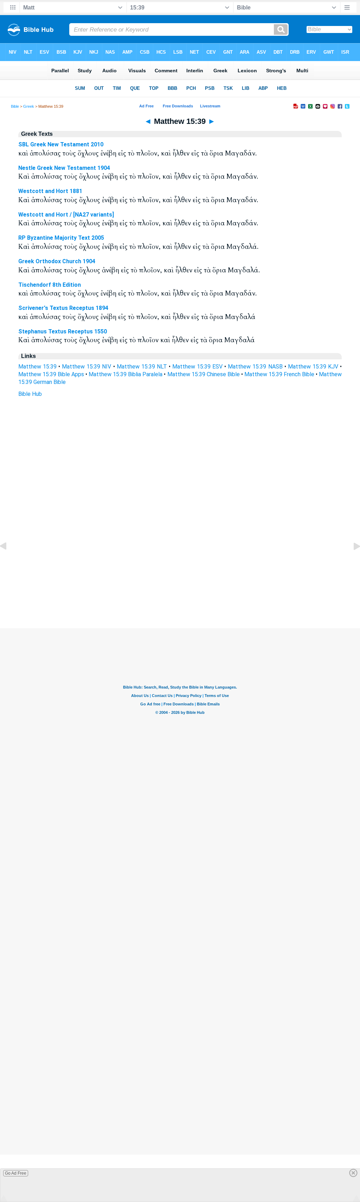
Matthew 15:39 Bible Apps (51, 374)
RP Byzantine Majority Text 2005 (61, 237)
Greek (28, 106)
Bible (15, 106)
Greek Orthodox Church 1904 (56, 261)
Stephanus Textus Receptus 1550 (62, 331)
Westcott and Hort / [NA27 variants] (66, 214)
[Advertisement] (180, 585)
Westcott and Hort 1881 (50, 191)
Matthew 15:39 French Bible (279, 374)
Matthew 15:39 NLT (142, 366)
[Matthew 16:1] (351, 562)
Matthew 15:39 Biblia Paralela (125, 374)
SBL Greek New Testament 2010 (60, 144)
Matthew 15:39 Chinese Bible (203, 374)
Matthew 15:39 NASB (255, 366)
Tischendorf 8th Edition (49, 284)
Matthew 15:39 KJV (313, 366)
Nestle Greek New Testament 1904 (64, 168)
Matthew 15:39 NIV (86, 366)
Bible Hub (30, 394)
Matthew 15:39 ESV (197, 366)
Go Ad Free (15, 1173)
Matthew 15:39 (37, 366)
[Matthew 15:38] (9, 562)
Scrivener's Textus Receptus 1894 (63, 308)
